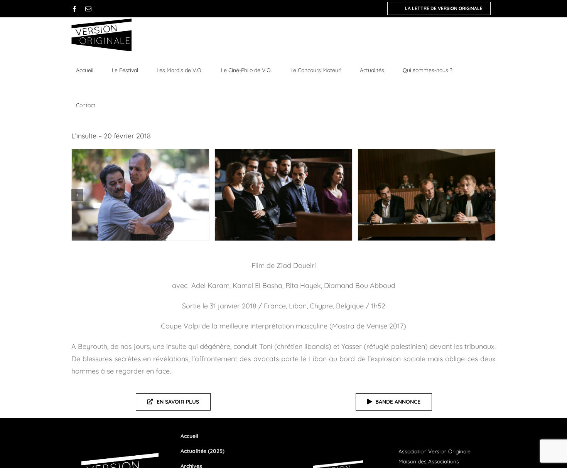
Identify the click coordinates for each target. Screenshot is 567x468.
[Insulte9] (283, 195)
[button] (77, 195)
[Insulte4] (426, 195)
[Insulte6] (140, 195)
